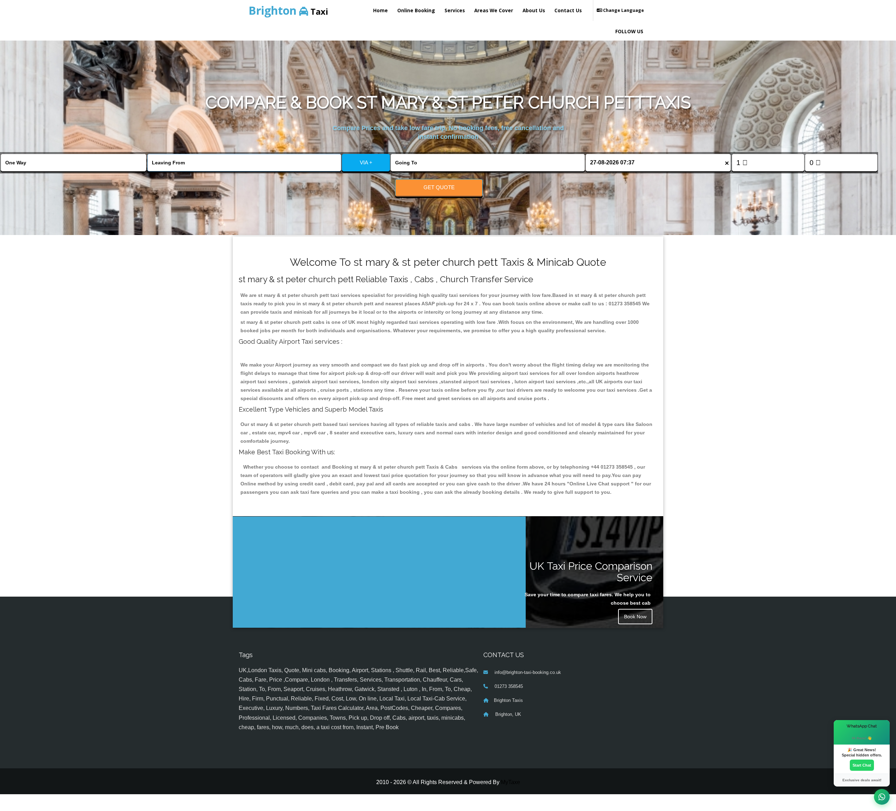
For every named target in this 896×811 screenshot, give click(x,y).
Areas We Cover (493, 10)
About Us (534, 10)
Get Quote (439, 187)
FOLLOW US (629, 31)
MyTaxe (510, 782)
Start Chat (862, 765)
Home (380, 10)
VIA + (366, 162)
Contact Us (568, 10)
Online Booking (416, 10)
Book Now (635, 616)
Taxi (288, 10)
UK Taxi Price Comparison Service (591, 572)
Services (454, 10)
